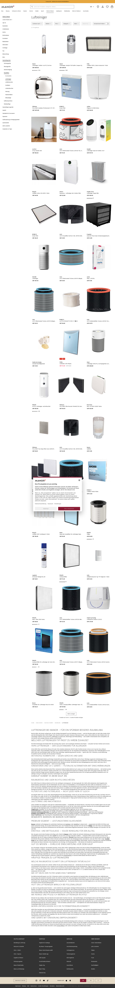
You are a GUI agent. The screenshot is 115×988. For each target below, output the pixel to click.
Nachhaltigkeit (94, 965)
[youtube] (43, 980)
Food (92, 957)
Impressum (18, 986)
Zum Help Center (20, 980)
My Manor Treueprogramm (45, 946)
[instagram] (36, 980)
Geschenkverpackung (72, 946)
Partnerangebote (71, 954)
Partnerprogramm (18, 961)
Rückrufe (69, 961)
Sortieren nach (36, 23)
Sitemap (24, 986)
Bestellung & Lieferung (19, 942)
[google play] (70, 980)
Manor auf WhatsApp (19, 969)
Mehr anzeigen (71, 713)
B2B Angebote (70, 957)
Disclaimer (52, 986)
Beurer (66, 834)
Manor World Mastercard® (46, 950)
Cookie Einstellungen (43, 986)
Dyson (33, 824)
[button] (3, 11)
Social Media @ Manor (44, 961)
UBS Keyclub (42, 957)
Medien (93, 969)
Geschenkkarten (71, 942)
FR (90, 980)
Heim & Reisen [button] (39, 722)
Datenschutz (33, 986)
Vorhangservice (70, 950)
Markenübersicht (60, 986)
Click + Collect (17, 950)
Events (93, 954)
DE (91, 6)
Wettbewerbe (70, 969)
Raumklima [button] (57, 722)
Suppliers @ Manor (18, 957)
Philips (90, 825)
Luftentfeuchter (67, 855)
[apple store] (66, 980)
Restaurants (94, 961)
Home (32, 722)
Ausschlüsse (70, 965)
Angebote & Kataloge (44, 942)
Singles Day (42, 965)
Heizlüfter (76, 824)
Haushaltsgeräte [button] (48, 722)
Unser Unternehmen (96, 942)
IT (98, 980)
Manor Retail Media (18, 965)
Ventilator (68, 824)
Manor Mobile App (43, 954)
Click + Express (17, 954)
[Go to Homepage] (8, 6)
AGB (28, 986)
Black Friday (42, 969)
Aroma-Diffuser (61, 925)
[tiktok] (47, 980)
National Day (42, 972)
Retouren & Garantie (19, 946)
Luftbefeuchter (102, 853)
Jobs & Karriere (95, 946)
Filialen (93, 950)
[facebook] (40, 980)
